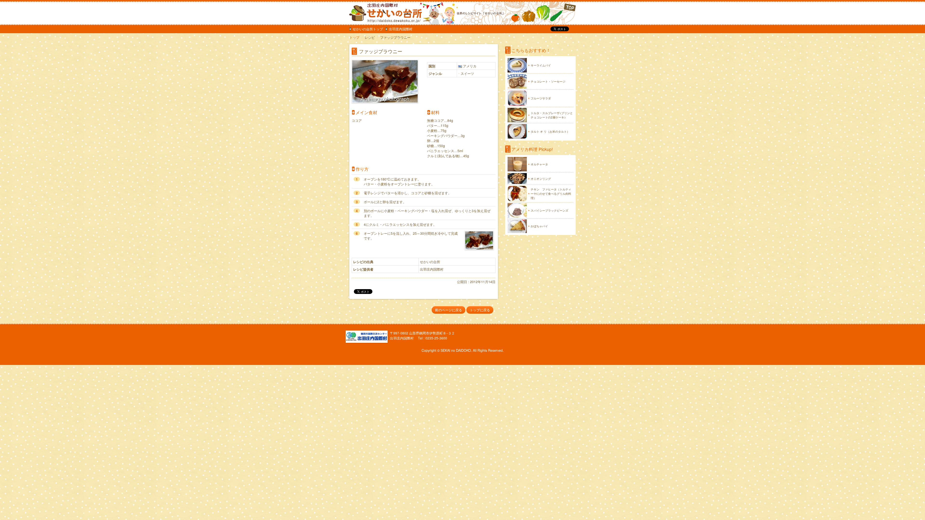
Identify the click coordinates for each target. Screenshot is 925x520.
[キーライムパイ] (517, 65)
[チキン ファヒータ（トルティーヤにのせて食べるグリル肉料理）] (517, 194)
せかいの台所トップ (368, 28)
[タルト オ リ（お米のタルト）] (517, 131)
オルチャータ (539, 164)
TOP (543, 13)
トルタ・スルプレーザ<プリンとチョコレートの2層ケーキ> (552, 115)
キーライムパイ (541, 65)
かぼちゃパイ (539, 226)
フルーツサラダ (541, 98)
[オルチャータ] (517, 164)
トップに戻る (480, 309)
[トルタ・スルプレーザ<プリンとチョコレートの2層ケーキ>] (517, 115)
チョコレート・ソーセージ (548, 81)
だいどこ (381, 12)
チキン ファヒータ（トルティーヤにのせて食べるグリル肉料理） (551, 193)
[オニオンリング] (517, 178)
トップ (354, 37)
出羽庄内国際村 (400, 28)
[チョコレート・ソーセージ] (517, 81)
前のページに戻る (448, 309)
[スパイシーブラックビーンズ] (517, 210)
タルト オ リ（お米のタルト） (550, 131)
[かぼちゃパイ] (517, 226)
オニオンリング (541, 178)
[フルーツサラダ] (517, 98)
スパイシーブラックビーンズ (549, 210)
